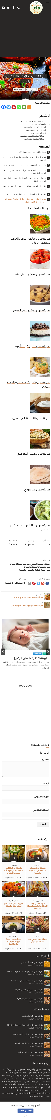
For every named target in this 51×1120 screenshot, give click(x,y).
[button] (47, 3)
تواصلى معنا (25, 1110)
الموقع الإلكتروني (41, 810)
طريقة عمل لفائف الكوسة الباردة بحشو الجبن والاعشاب (13, 870)
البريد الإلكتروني (41, 797)
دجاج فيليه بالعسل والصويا (37, 567)
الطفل (45, 653)
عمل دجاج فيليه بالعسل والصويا (34, 570)
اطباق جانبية (13, 901)
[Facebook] (3, 107)
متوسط (26, 564)
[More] (29, 107)
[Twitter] (8, 107)
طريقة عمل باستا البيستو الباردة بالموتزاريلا (13, 941)
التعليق (45, 759)
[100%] (37, 860)
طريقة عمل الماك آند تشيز (32, 962)
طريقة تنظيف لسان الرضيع (31, 658)
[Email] (24, 107)
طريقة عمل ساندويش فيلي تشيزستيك (27, 981)
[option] (25, 645)
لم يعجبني (19, 89)
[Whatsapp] (19, 107)
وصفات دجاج (16, 564)
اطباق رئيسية (43, 564)
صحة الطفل (37, 653)
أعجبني (31, 89)
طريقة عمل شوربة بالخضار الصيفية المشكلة (25, 971)
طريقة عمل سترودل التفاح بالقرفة (29, 990)
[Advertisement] (25, 37)
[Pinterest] (14, 107)
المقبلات (13, 865)
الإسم (46, 783)
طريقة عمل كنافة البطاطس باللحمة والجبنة (37, 870)
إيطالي (33, 564)
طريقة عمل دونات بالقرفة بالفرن (30, 999)
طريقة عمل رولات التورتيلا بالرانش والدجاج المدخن (37, 906)
